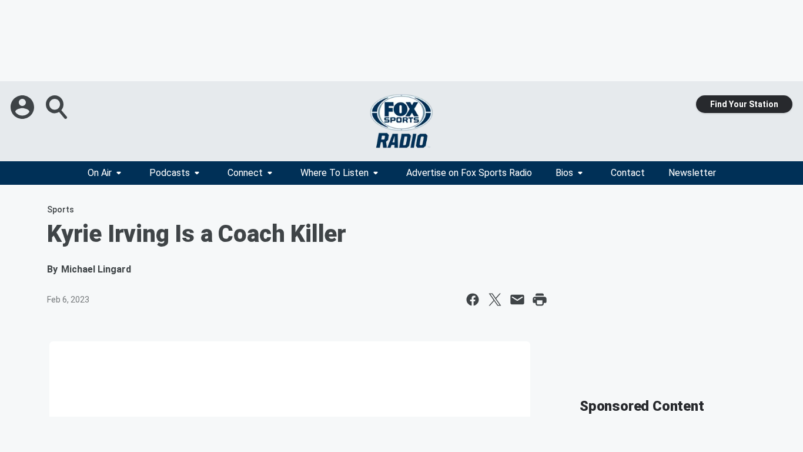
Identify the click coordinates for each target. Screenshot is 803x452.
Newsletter (692, 172)
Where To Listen (334, 172)
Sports (60, 209)
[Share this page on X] (495, 299)
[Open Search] (57, 107)
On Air (100, 172)
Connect (245, 172)
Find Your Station (744, 104)
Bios (564, 172)
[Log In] (23, 107)
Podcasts (169, 172)
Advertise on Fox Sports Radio (469, 172)
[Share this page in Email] (517, 299)
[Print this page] (539, 299)
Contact (628, 172)
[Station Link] (401, 121)
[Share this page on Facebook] (472, 299)
